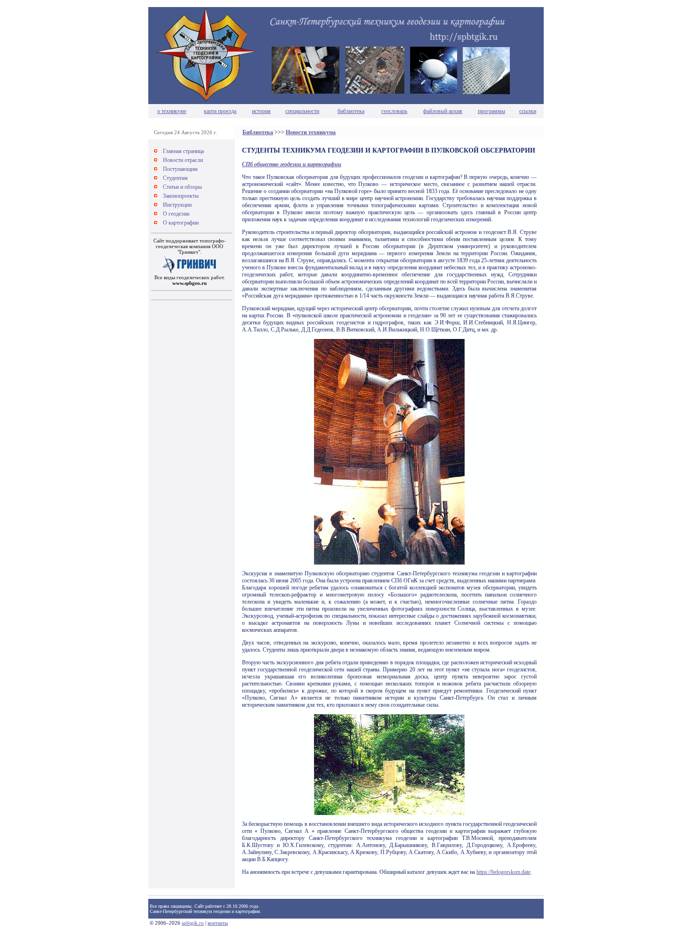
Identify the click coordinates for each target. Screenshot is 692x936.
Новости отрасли (183, 160)
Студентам (175, 178)
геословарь (394, 111)
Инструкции (177, 205)
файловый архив (442, 111)
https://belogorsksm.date (503, 872)
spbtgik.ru (193, 923)
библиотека (351, 111)
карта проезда (220, 111)
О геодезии (176, 213)
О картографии (181, 222)
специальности (302, 111)
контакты (218, 923)
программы (491, 111)
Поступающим (180, 169)
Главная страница (183, 151)
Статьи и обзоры (182, 187)
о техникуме (171, 111)
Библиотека (257, 132)
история (261, 111)
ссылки (527, 111)
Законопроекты (181, 196)
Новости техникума (311, 132)
